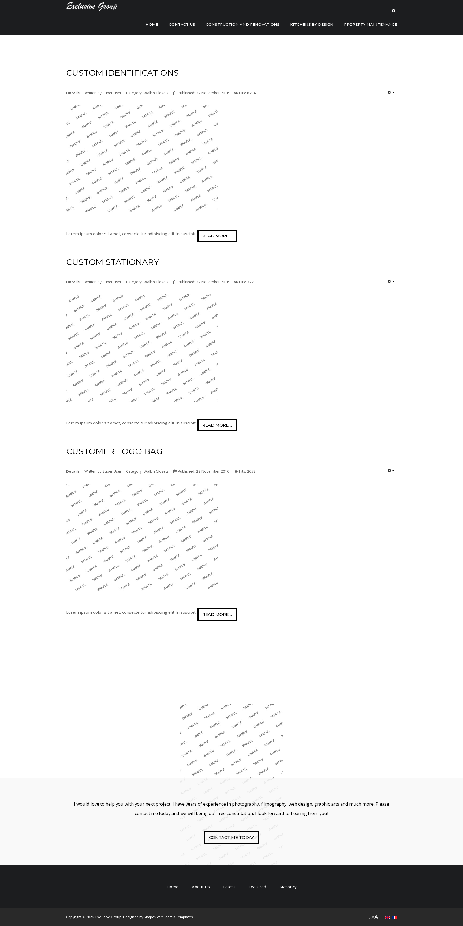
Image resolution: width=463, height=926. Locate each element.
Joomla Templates (179, 916)
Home (151, 24)
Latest (229, 886)
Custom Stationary (112, 262)
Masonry (288, 886)
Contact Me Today (231, 837)
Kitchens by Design (311, 24)
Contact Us (182, 24)
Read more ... (217, 235)
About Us (201, 886)
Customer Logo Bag (114, 451)
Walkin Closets (156, 92)
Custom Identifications (122, 73)
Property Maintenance (370, 24)
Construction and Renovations (242, 24)
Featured (257, 886)
